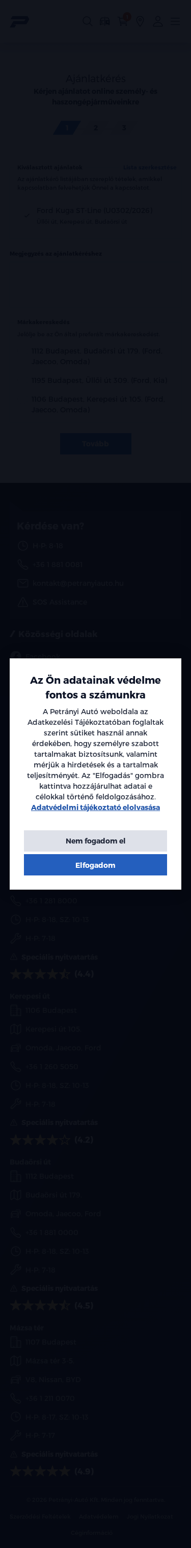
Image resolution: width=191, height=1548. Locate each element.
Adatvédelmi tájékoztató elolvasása (95, 807)
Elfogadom (95, 865)
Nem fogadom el (96, 840)
